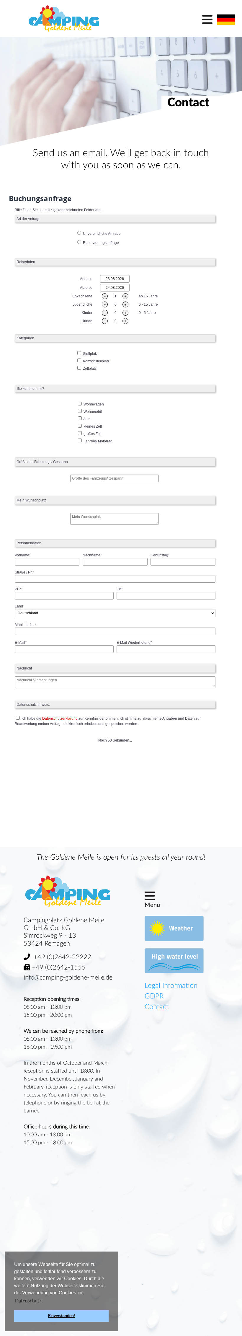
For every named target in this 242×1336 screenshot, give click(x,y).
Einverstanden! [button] (61, 1316)
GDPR (154, 996)
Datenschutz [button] (28, 1300)
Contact (157, 1007)
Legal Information (171, 985)
